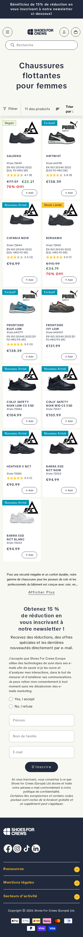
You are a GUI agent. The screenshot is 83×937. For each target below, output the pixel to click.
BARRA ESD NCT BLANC (16, 537)
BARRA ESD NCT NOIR (54, 468)
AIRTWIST (53, 156)
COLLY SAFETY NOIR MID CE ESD (59, 403)
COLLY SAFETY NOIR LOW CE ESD (20, 403)
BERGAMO (54, 238)
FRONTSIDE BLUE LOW (15, 327)
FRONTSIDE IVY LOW (54, 327)
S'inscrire (41, 767)
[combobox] (41, 45)
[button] (7, 32)
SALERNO (14, 156)
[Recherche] (12, 45)
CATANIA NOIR (18, 238)
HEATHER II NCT (19, 466)
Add (30, 193)
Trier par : (69, 109)
